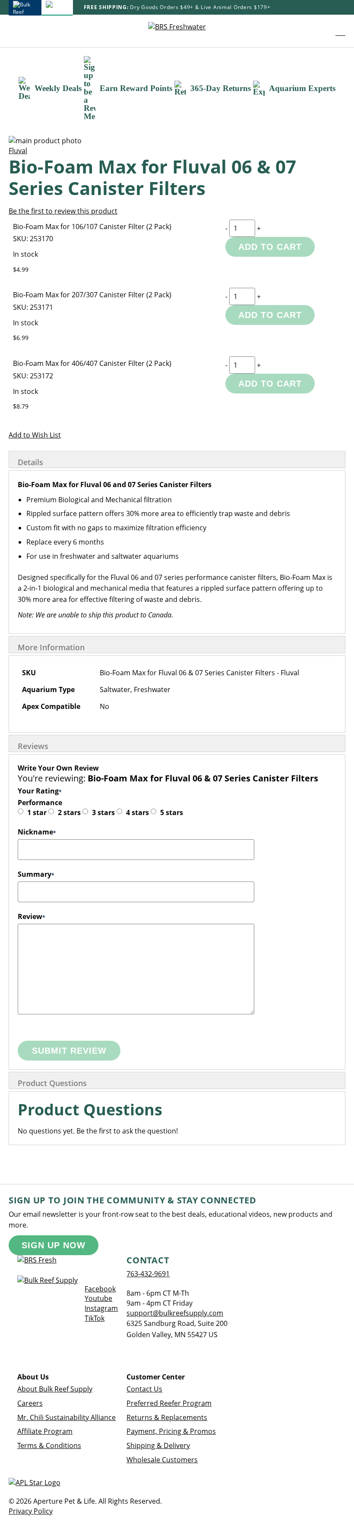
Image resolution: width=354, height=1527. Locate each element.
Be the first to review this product (63, 211)
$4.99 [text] (20, 269)
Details (30, 462)
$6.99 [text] (20, 338)
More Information (51, 647)
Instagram (101, 1308)
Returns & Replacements (166, 1417)
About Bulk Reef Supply (54, 1389)
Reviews (33, 746)
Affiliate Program (45, 1431)
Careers (30, 1403)
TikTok (94, 1318)
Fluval (18, 150)
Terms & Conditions (49, 1445)
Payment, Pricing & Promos (171, 1431)
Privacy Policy (31, 1511)
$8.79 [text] (20, 406)
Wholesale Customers (162, 1459)
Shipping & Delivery (158, 1445)
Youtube (98, 1298)
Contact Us (144, 1389)
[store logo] (177, 31)
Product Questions (52, 1083)
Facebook (100, 1289)
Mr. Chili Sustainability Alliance (66, 1417)
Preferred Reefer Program (169, 1403)
